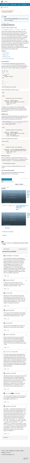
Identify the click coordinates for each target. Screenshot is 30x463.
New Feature (11, 181)
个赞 (17, 29)
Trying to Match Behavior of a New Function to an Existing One (22, 206)
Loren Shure (6, 27)
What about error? (6, 56)
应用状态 (22, 450)
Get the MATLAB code (6, 179)
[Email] (21, 184)
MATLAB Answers (5, 4)
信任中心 (3, 450)
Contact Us (8, 452)
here (7, 111)
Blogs (6, 1)
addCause (5, 235)
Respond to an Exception (8, 231)
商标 (7, 450)
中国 (26, 458)
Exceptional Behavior (8, 25)
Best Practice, (6, 181)
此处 (11, 243)
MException (7, 227)
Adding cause (5, 54)
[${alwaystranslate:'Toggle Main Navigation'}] (28, 1)
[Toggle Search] (25, 1)
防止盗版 (17, 450)
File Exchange (13, 4)
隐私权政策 (11, 450)
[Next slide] (27, 4)
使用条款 (3, 452)
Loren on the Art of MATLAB (7, 10)
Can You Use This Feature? (8, 58)
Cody (19, 4)
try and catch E (6, 52)
